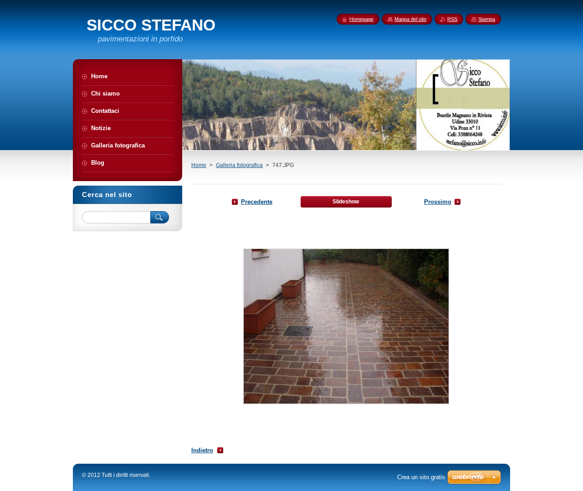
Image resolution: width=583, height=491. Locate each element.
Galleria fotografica (239, 165)
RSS (452, 19)
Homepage (361, 19)
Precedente (256, 201)
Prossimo (437, 201)
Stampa (486, 19)
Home (198, 165)
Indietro (202, 450)
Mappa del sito (410, 19)
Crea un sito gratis (421, 477)
